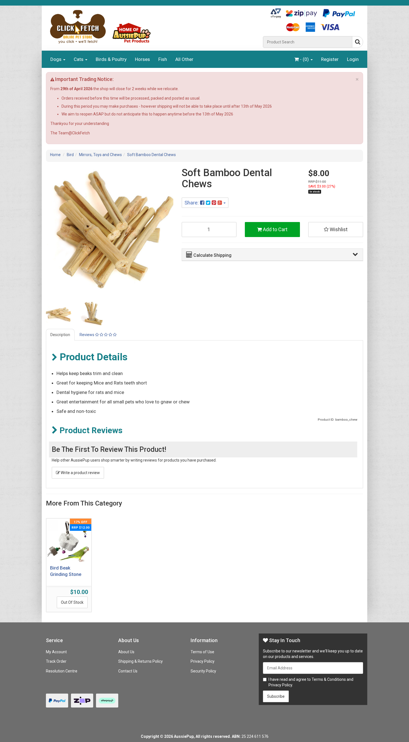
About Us (126, 652)
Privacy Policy (203, 661)
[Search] (357, 42)
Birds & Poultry (111, 59)
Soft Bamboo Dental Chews (151, 154)
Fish (162, 59)
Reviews (87, 334)
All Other (184, 59)
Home (55, 154)
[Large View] (59, 313)
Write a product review (80, 472)
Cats (79, 59)
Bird (70, 154)
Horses (142, 59)
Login (353, 59)
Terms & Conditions (329, 679)
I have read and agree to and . (310, 682)
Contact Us (127, 671)
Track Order (56, 661)
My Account (56, 652)
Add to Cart (274, 229)
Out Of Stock (72, 602)
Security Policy (203, 671)
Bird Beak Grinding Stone (65, 571)
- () (304, 59)
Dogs (56, 59)
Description (60, 334)
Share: (192, 203)
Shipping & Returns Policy (140, 661)
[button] (272, 254)
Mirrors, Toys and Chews (100, 154)
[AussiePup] (152, 27)
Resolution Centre (61, 671)
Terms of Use (202, 652)
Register (330, 59)
